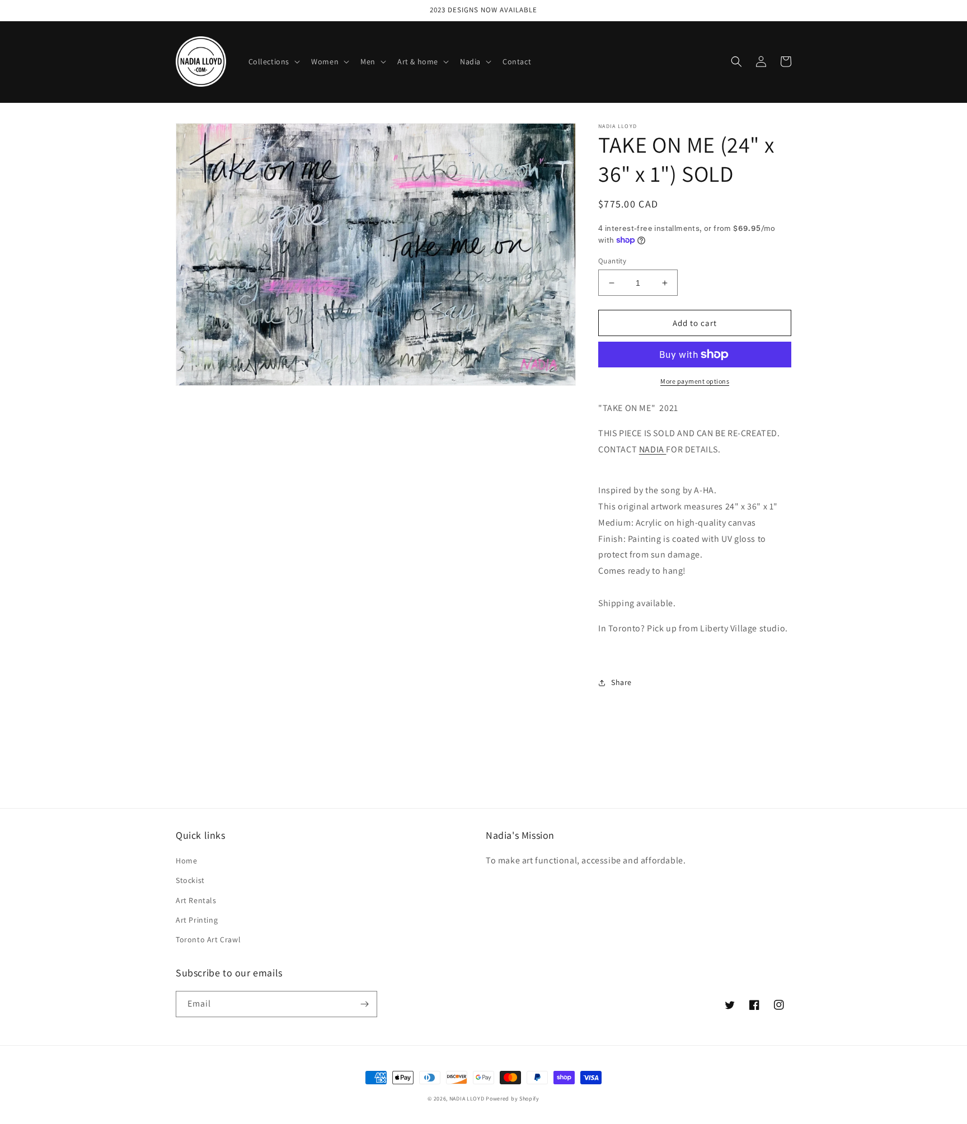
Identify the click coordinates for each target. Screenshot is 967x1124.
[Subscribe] (364, 1004)
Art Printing (197, 920)
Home (186, 861)
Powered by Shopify (512, 1098)
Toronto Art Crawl (208, 939)
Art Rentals (196, 900)
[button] (273, 61)
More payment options (694, 381)
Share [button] (621, 682)
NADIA (652, 449)
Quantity (612, 261)
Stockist (190, 880)
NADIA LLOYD (467, 1098)
